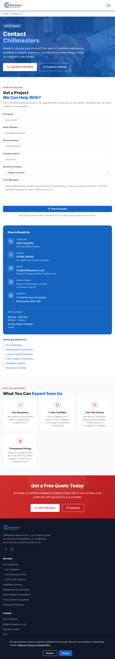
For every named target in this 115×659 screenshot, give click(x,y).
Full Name (9, 114)
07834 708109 (24, 256)
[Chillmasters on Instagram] (12, 549)
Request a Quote (11, 629)
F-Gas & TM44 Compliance (19, 354)
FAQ (5, 634)
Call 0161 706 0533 (22, 66)
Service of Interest (12, 166)
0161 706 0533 (25, 243)
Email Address (11, 127)
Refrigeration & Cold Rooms (19, 349)
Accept (65, 653)
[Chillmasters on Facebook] (5, 549)
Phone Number (11, 140)
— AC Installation (11, 569)
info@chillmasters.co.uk (30, 270)
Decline (50, 653)
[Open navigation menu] (108, 5)
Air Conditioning (14, 345)
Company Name (11, 153)
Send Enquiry (59, 209)
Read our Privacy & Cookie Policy (34, 645)
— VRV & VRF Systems (14, 579)
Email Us (75, 507)
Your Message (11, 179)
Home (5, 14)
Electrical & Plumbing (16, 368)
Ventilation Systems (15, 363)
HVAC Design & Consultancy (20, 358)
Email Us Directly (56, 66)
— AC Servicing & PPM (14, 574)
